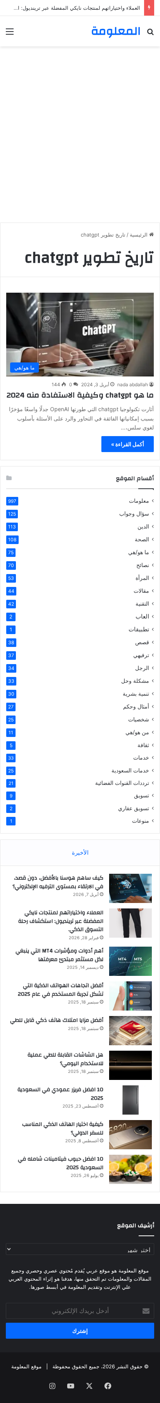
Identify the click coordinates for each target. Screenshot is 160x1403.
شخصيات (138, 719)
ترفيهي (141, 655)
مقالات (141, 590)
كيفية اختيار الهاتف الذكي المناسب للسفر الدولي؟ (62, 1128)
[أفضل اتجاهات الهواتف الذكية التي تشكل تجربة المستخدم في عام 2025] (130, 996)
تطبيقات (139, 629)
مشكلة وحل (135, 680)
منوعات (140, 821)
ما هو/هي (138, 552)
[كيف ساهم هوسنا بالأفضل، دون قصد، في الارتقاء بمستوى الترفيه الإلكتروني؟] (130, 888)
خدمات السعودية (130, 770)
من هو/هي (137, 732)
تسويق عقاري (133, 808)
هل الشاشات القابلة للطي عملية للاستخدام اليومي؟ (65, 1059)
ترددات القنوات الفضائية (122, 783)
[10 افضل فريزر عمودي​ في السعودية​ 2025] (130, 1100)
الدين (143, 526)
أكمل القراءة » (127, 444)
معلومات (139, 501)
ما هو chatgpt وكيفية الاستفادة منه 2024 (80, 395)
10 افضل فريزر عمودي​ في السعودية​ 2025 (60, 1094)
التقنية (142, 603)
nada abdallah (132, 384)
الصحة (142, 539)
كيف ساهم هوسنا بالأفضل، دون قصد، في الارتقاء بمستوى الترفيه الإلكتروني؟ (57, 882)
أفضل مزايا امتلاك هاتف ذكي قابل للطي (56, 1020)
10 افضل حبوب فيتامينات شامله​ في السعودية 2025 (60, 1163)
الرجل (142, 667)
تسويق (141, 795)
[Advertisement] (80, 134)
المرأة (142, 577)
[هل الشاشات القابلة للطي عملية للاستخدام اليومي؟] (130, 1065)
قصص (142, 642)
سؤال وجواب (134, 513)
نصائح (142, 565)
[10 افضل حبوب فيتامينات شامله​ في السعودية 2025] (130, 1169)
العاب (142, 616)
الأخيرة (80, 852)
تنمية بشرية (136, 693)
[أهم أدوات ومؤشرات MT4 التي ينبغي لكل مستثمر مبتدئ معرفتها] (130, 961)
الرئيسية (139, 234)
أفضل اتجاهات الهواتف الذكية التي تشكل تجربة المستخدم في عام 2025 (60, 990)
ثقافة (143, 745)
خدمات (141, 758)
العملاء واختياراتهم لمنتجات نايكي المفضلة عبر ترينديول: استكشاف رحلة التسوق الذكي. (60, 921)
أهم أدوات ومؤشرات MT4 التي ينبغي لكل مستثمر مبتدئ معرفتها (59, 955)
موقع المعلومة (26, 1366)
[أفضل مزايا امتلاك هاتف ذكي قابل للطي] (130, 1030)
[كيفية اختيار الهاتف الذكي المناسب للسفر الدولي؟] (130, 1134)
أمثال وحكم (136, 706)
